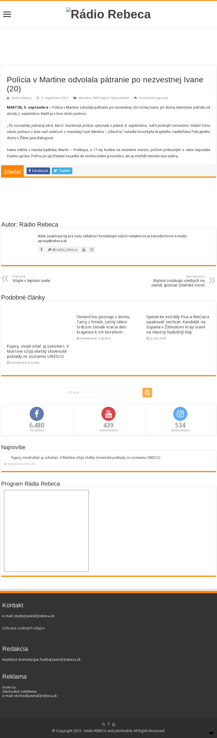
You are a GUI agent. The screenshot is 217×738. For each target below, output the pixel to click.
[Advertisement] (108, 46)
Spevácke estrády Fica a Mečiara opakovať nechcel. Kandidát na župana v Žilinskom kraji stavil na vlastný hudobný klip (177, 324)
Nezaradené (120, 98)
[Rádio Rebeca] (108, 13)
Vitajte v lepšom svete (31, 279)
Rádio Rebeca (21, 98)
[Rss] (103, 724)
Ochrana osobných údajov (23, 628)
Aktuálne (85, 98)
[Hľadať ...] (147, 392)
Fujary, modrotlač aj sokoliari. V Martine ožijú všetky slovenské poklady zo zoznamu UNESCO (38, 351)
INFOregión (101, 98)
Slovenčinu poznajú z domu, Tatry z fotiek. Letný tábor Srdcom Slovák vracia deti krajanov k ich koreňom (103, 324)
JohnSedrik (123, 731)
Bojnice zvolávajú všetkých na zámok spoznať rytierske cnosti (178, 281)
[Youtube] (113, 724)
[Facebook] (108, 724)
